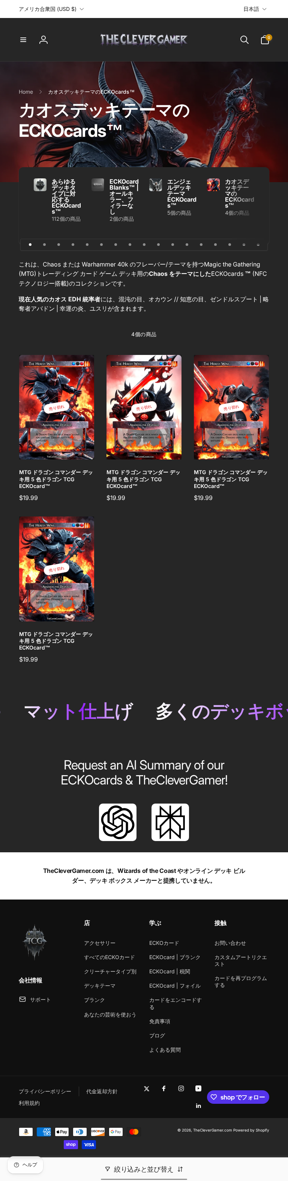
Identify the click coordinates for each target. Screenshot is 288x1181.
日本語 (251, 9)
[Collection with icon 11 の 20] (172, 244)
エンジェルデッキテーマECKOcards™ (181, 193)
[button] (23, 39)
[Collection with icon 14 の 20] (215, 244)
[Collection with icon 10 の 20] (158, 244)
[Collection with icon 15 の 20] (229, 244)
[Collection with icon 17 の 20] (258, 244)
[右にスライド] (250, 206)
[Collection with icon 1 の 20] (30, 244)
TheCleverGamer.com (212, 1130)
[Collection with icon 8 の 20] (129, 244)
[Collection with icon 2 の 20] (44, 244)
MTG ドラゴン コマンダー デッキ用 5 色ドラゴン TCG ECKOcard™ (56, 479)
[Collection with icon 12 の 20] (186, 244)
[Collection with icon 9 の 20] (144, 244)
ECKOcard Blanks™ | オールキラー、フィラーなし (124, 196)
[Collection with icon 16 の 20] (243, 244)
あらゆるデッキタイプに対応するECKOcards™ (66, 196)
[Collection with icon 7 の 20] (115, 244)
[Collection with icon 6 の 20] (101, 244)
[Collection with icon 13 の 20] (201, 244)
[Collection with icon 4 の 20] (72, 244)
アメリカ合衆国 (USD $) (47, 9)
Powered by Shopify (251, 1130)
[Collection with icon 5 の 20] (87, 244)
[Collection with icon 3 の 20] (58, 244)
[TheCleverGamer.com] (35, 960)
